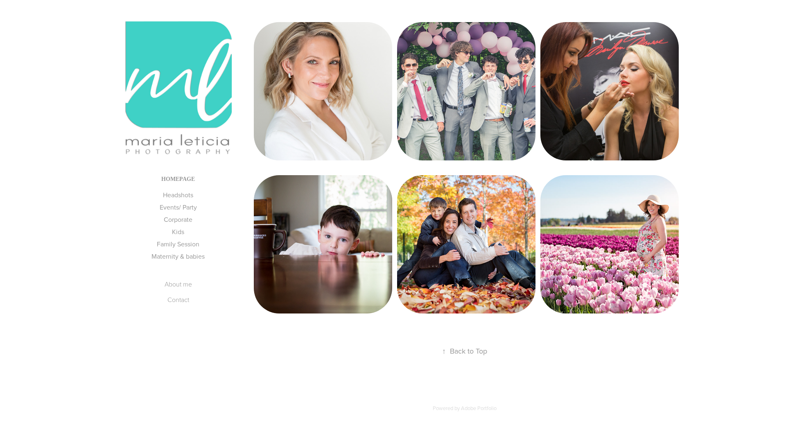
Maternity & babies (178, 256)
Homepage (178, 179)
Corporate (178, 219)
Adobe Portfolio (479, 408)
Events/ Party (178, 207)
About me (178, 284)
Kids (178, 231)
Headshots (178, 194)
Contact (178, 299)
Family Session (178, 243)
